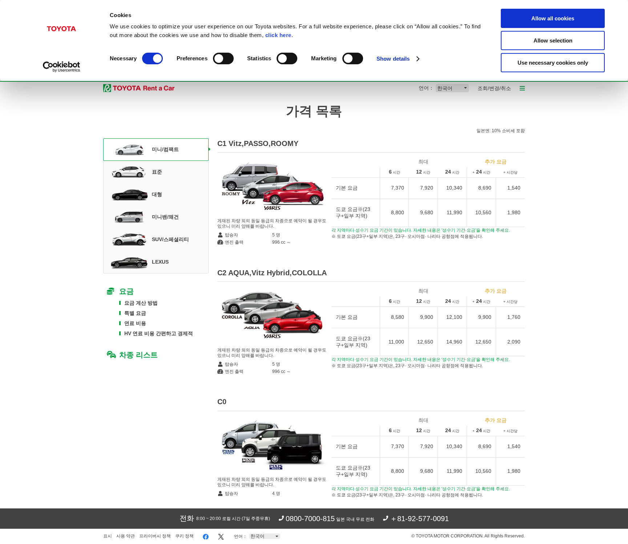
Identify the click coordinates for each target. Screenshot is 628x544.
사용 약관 (125, 536)
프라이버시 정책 (155, 536)
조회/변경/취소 (494, 88)
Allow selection (553, 40)
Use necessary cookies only (553, 63)
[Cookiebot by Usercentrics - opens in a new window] (61, 66)
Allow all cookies (552, 18)
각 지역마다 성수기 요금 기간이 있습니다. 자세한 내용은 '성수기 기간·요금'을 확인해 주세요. (420, 230)
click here (278, 35)
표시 (107, 536)
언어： (426, 88)
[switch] (223, 58)
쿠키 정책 (184, 536)
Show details (393, 59)
